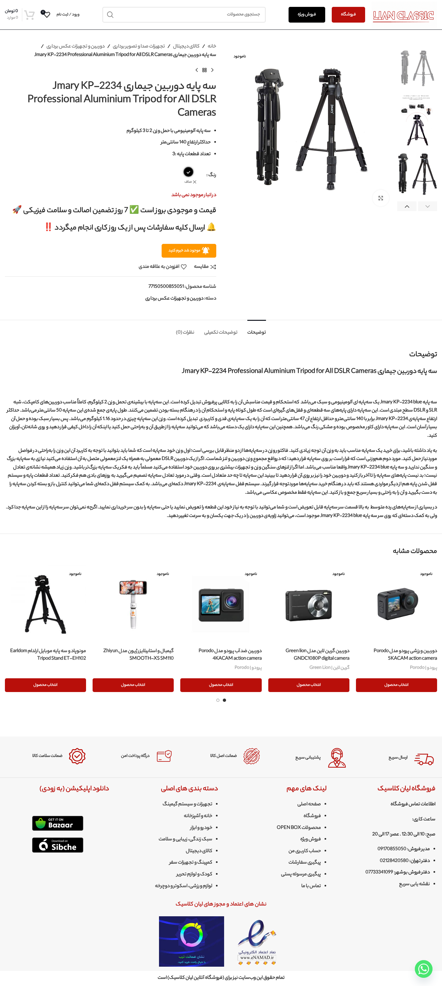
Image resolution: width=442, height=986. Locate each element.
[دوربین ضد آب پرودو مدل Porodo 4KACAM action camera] (220, 604)
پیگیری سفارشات (305, 863)
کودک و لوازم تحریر (194, 875)
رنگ (212, 175)
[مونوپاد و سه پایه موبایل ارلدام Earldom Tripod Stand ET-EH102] (45, 604)
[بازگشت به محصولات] (204, 70)
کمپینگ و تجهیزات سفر (190, 863)
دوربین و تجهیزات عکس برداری (75, 47)
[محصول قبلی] (212, 70)
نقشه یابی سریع (414, 884)
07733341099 (379, 873)
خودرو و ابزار (201, 828)
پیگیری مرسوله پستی (301, 875)
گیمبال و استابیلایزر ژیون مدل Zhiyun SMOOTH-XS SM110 (138, 655)
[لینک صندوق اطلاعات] (395, 758)
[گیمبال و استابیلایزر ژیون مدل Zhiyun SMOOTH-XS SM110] (133, 604)
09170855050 (392, 849)
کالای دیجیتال (186, 47)
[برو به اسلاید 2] (218, 700)
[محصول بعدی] (197, 70)
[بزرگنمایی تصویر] (381, 198)
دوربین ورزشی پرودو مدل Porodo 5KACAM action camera (405, 655)
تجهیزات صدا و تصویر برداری (139, 47)
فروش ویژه (307, 14)
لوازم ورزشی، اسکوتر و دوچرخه (183, 886)
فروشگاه (348, 14)
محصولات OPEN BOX (299, 828)
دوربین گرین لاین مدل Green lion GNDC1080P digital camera (317, 655)
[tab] (256, 330)
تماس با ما (311, 886)
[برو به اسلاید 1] (224, 700)
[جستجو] (110, 15)
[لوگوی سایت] (404, 15)
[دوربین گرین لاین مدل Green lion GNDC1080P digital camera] (308, 604)
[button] (427, 206)
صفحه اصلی (309, 805)
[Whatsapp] (424, 969)
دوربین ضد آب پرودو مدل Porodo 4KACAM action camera (230, 655)
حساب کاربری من (305, 851)
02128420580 (394, 861)
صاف (188, 182)
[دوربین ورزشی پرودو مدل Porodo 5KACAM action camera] (396, 604)
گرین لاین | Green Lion (329, 668)
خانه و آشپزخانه (198, 816)
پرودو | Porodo (423, 668)
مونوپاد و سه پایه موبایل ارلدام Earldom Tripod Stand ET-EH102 (48, 655)
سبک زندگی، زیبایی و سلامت (185, 840)
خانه (212, 47)
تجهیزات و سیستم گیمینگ (187, 805)
